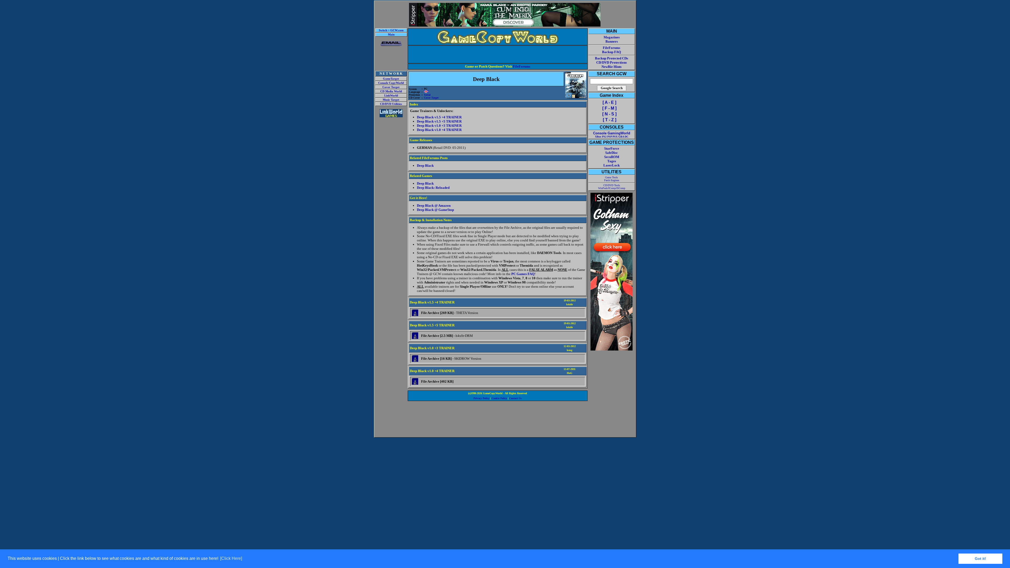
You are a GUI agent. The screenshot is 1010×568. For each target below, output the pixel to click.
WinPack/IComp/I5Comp (611, 188)
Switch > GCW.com (391, 30)
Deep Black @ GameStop (435, 210)
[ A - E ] (609, 102)
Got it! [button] (980, 558)
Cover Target (391, 87)
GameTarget (391, 78)
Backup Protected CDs (611, 58)
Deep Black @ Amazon (434, 205)
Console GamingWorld (611, 133)
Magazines (612, 37)
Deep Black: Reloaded (433, 188)
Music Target (391, 99)
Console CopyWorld (391, 83)
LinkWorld (391, 95)
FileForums (521, 66)
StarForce (611, 148)
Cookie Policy (499, 398)
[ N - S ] (609, 114)
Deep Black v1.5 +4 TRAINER (439, 117)
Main (391, 34)
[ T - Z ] (609, 120)
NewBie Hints (612, 67)
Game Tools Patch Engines (611, 179)
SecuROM (611, 157)
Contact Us (515, 398)
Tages (611, 161)
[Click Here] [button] (231, 558)
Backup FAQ (611, 52)
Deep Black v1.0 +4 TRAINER (439, 130)
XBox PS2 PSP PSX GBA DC (611, 136)
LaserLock (611, 165)
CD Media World (391, 91)
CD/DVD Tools (611, 185)
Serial (427, 94)
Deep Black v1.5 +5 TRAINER (439, 121)
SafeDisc (611, 153)
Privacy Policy (481, 398)
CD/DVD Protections (611, 62)
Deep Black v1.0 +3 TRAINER (439, 126)
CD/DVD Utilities (391, 104)
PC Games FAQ (522, 274)
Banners (611, 41)
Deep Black (425, 166)
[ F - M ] (609, 108)
